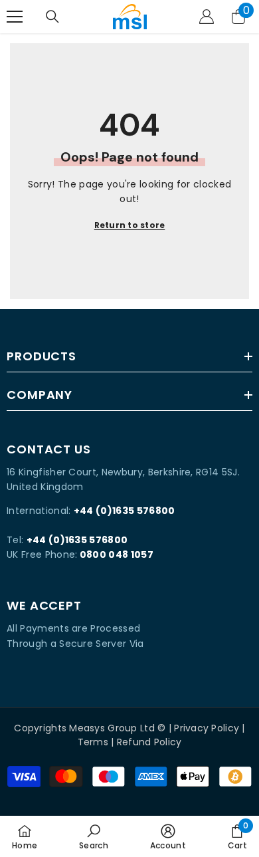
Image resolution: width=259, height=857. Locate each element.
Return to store (129, 225)
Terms (93, 742)
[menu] (15, 17)
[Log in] (206, 16)
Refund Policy (149, 742)
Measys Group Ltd (111, 728)
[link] (94, 836)
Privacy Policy (206, 728)
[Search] (52, 17)
